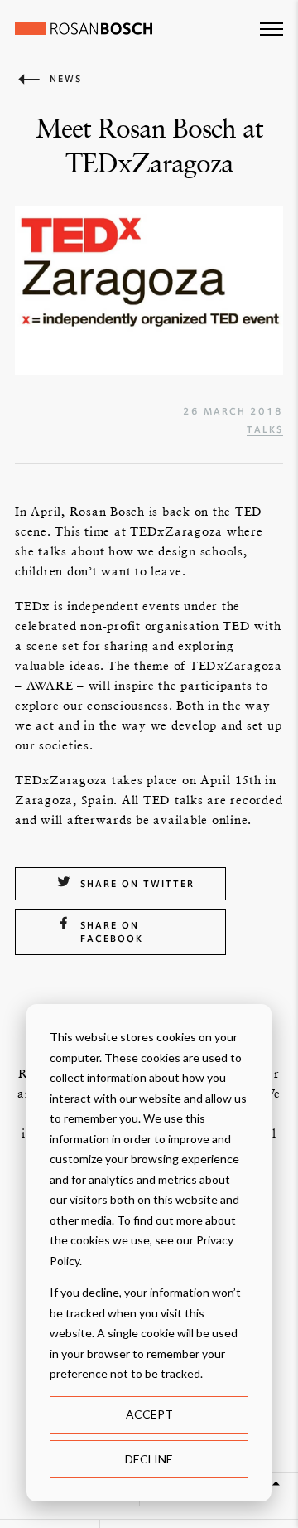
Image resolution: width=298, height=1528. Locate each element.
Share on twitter (137, 884)
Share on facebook (111, 931)
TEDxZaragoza (236, 665)
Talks (265, 429)
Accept (149, 1414)
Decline (149, 1459)
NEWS (66, 79)
